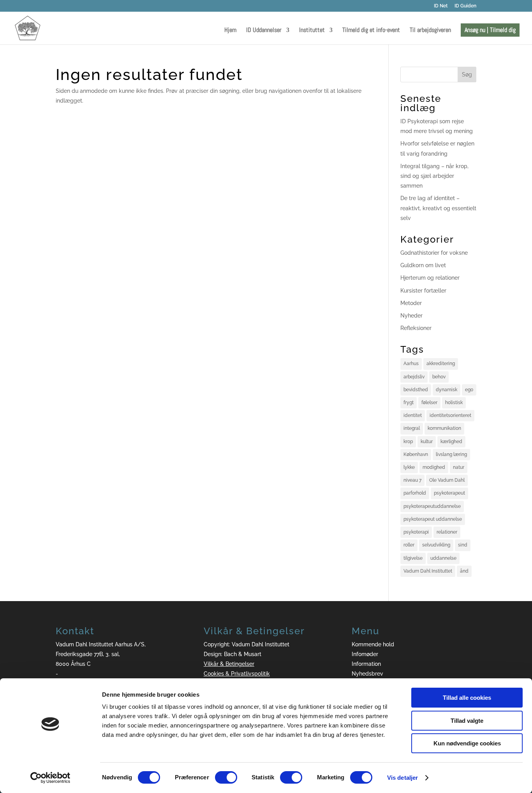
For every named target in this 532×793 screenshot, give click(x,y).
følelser (429, 402)
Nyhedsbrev (367, 674)
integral (411, 428)
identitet (412, 415)
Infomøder (365, 654)
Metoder (411, 303)
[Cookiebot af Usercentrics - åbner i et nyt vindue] (50, 778)
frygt (408, 402)
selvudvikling (436, 545)
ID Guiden (465, 6)
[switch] (226, 777)
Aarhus (411, 363)
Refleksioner (416, 328)
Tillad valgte (467, 720)
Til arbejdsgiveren (430, 30)
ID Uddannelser (264, 30)
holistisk (454, 402)
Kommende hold (373, 644)
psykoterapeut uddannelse (432, 519)
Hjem (230, 30)
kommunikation (444, 428)
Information (366, 664)
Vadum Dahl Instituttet (427, 571)
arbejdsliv (414, 377)
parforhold (414, 493)
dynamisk (446, 389)
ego (469, 389)
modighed (434, 467)
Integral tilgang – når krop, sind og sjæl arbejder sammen (434, 176)
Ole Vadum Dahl (447, 480)
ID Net (440, 6)
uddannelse (443, 558)
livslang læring (451, 454)
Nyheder (411, 315)
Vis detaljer (402, 777)
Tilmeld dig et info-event (371, 30)
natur (458, 467)
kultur (427, 441)
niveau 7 (412, 480)
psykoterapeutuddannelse (432, 506)
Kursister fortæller (423, 290)
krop (408, 441)
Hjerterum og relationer (430, 278)
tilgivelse (413, 558)
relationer (447, 532)
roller (408, 545)
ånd (464, 571)
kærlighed (451, 441)
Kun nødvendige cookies (467, 743)
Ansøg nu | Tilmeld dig (490, 30)
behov (439, 377)
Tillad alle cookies (467, 697)
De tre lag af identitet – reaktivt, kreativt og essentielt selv (438, 208)
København (415, 454)
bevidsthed (415, 389)
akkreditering (440, 363)
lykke (409, 467)
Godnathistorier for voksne (434, 253)
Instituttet (312, 30)
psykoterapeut (449, 493)
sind (462, 545)
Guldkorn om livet (423, 265)
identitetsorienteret (450, 415)
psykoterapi (416, 532)
